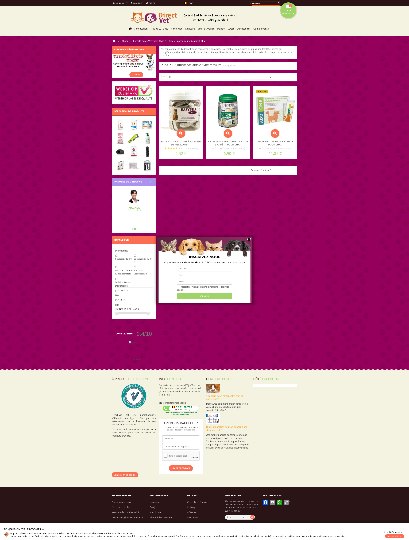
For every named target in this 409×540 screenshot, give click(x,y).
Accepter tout (394, 536)
